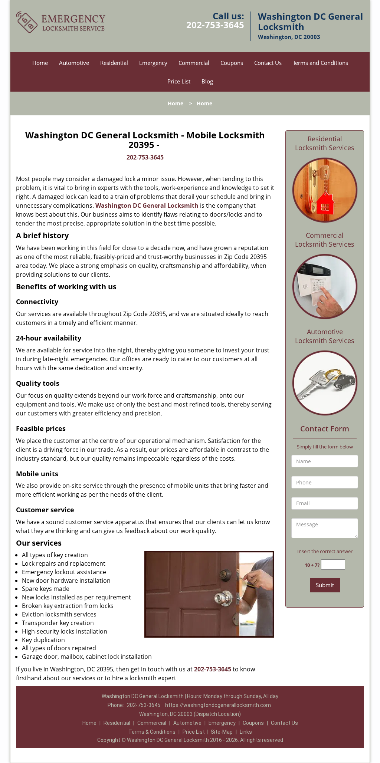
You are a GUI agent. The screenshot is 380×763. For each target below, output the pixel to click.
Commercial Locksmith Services (324, 240)
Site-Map (222, 732)
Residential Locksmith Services (324, 143)
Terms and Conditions (320, 62)
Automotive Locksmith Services (324, 336)
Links (246, 732)
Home (40, 62)
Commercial (193, 62)
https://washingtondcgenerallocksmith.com (218, 705)
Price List (178, 81)
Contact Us (268, 62)
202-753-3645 (215, 25)
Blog (207, 81)
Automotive (74, 62)
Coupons (231, 62)
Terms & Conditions (152, 732)
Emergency (153, 62)
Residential (114, 62)
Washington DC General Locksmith (147, 205)
